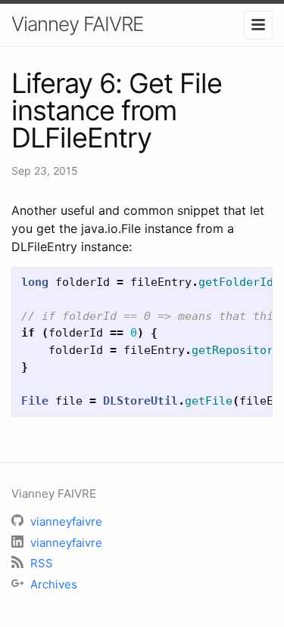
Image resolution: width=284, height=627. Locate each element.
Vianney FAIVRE (77, 24)
